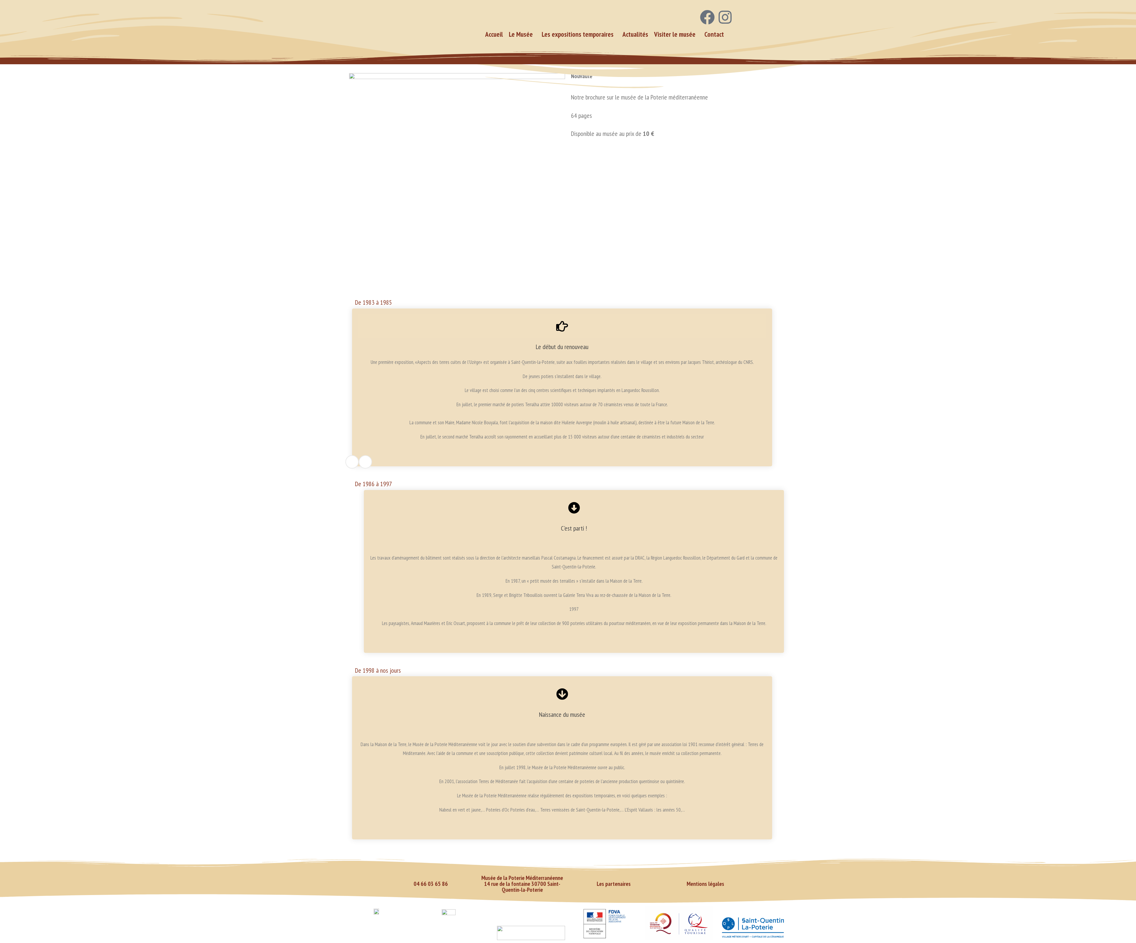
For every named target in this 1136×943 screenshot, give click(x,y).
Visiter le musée (675, 34)
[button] (522, 34)
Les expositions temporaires (578, 34)
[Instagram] (725, 17)
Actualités (635, 34)
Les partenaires (614, 884)
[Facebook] (707, 17)
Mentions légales (705, 884)
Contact (714, 34)
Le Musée (521, 34)
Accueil (494, 34)
